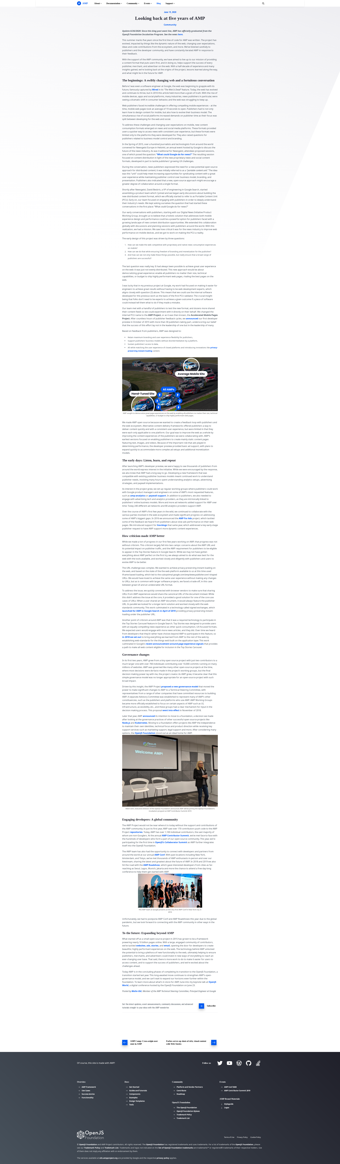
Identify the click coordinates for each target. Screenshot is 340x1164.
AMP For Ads (185, 518)
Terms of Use (229, 1137)
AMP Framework (89, 1087)
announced (192, 318)
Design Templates (137, 1101)
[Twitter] (220, 1063)
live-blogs (162, 525)
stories (154, 945)
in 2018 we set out (131, 637)
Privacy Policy (242, 1137)
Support (169, 3)
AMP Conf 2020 (230, 1087)
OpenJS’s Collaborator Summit (171, 842)
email (167, 945)
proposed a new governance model (179, 686)
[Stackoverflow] (258, 1063)
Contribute (181, 1090)
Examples (133, 1097)
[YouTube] (229, 1063)
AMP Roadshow (151, 865)
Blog (159, 3)
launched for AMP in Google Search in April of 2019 (149, 610)
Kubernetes (141, 722)
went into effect (170, 710)
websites (140, 945)
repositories (136, 832)
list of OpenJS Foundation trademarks (175, 1147)
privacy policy (163, 1158)
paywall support (157, 495)
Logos (226, 1107)
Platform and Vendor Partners (190, 1087)
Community (132, 3)
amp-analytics (137, 495)
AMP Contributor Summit (175, 835)
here (180, 34)
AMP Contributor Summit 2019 (237, 1090)
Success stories (88, 1094)
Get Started (134, 1087)
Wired (155, 89)
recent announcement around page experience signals (175, 643)
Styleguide (228, 1104)
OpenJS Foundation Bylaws (188, 1111)
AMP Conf (159, 854)
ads (148, 945)
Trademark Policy (184, 1114)
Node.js (126, 722)
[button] (263, 3)
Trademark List (183, 1118)
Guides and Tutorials (138, 1090)
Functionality (87, 1097)
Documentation (113, 3)
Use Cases (86, 1090)
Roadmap (181, 1094)
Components (134, 1094)
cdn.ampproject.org (108, 1158)
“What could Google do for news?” (174, 154)
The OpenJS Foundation (187, 1107)
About (97, 3)
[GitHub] (248, 1063)
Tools (131, 1104)
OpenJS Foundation (145, 733)
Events (147, 3)
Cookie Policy (255, 1137)
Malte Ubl (137, 991)
